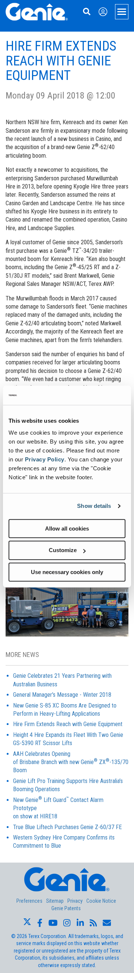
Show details (94, 506)
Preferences (29, 901)
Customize (63, 550)
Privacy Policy (44, 459)
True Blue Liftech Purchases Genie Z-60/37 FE (67, 827)
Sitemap (55, 901)
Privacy (75, 901)
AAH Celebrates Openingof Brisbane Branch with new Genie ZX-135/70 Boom (70, 762)
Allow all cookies (67, 528)
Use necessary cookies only (67, 572)
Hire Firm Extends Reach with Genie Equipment (67, 724)
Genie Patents (66, 908)
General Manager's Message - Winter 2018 (62, 694)
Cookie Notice (101, 901)
